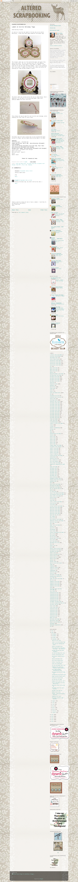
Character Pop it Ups (55, 401)
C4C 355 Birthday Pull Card (58, 653)
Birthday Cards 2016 (54, 381)
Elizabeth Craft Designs (55, 446)
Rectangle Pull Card (54, 542)
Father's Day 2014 (54, 449)
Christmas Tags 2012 (54, 411)
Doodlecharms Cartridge (55, 433)
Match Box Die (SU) (54, 514)
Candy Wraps (52, 388)
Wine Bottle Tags (54, 620)
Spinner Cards (53, 561)
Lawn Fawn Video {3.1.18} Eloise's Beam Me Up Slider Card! (60, 310)
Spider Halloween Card (57, 646)
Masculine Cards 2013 (55, 509)
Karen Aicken (60, 33)
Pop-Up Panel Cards (54, 538)
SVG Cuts (52, 580)
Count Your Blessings (57, 663)
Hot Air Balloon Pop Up (55, 488)
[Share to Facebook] (34, 161)
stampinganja (54, 246)
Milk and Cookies (60, 316)
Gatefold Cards (53, 458)
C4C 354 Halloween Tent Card (58, 665)
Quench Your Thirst (55, 130)
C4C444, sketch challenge (59, 248)
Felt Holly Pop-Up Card (57, 660)
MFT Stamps (52, 516)
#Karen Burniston (55, 133)
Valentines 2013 (53, 610)
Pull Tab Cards (53, 541)
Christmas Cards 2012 (55, 404)
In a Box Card (53, 491)
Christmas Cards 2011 (55, 402)
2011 (52, 721)
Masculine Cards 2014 (55, 510)
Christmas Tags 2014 (54, 414)
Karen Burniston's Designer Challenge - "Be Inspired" (58, 648)
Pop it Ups (24, 164)
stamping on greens (55, 205)
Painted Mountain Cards (55, 25)
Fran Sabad (53, 129)
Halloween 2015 (53, 472)
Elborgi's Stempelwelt (56, 303)
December (54, 634)
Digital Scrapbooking (55, 427)
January (54, 712)
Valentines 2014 (53, 611)
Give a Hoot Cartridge (55, 462)
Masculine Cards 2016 (55, 513)
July (53, 702)
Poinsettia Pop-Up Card (57, 677)
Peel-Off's (18, 164)
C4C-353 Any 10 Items (57, 679)
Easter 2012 (52, 436)
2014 (52, 716)
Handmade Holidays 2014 (55, 478)
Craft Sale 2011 (53, 420)
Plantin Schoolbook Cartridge (57, 532)
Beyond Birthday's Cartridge (56, 373)
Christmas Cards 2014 (55, 407)
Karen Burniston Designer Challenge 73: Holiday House (57, 135)
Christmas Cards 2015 (55, 408)
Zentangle (52, 623)
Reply (16, 176)
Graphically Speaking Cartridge (57, 464)
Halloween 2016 (53, 474)
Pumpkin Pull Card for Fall (58, 681)
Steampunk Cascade (60, 122)
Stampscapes (52, 570)
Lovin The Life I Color (56, 138)
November (54, 635)
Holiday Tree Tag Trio (57, 690)
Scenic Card (52, 545)
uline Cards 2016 (54, 607)
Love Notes (52, 504)
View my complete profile (56, 45)
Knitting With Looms (54, 30)
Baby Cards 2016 (53, 370)
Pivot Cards (52, 530)
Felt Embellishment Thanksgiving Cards (57, 670)
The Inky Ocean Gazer (56, 260)
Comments (53, 88)
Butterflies (52, 386)
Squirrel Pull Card (56, 640)
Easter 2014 (52, 439)
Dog (50, 430)
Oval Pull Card (53, 522)
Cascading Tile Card (54, 395)
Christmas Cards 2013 (55, 405)
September (54, 639)
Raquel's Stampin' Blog (56, 146)
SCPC (51, 547)
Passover (52, 526)
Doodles (51, 435)
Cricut (51, 424)
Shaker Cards (53, 552)
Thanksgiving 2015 (54, 597)
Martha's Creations (55, 323)
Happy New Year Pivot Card (59, 176)
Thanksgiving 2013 (54, 594)
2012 (52, 719)
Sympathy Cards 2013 (54, 581)
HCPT (51, 482)
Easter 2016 (52, 442)
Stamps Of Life (53, 568)
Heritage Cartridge (54, 485)
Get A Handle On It (54, 459)
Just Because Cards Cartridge (57, 494)
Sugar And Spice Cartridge (56, 578)
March (53, 709)
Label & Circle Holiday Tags (58, 642)
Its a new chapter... (56, 155)
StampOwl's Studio (55, 112)
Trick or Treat (59, 113)
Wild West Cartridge (54, 619)
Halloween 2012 (53, 468)
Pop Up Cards (53, 536)
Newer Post (15, 210)
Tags (51, 587)
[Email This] (30, 161)
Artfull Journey (55, 267)
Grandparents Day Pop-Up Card (59, 674)
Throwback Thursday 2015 (55, 601)
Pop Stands (52, 535)
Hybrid (51, 490)
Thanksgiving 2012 (54, 592)
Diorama (51, 429)
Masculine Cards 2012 (55, 507)
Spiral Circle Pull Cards (56, 563)
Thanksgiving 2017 (54, 600)
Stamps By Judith (54, 567)
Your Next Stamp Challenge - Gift (60, 148)
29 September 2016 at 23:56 (25, 180)
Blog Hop (52, 382)
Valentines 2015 (53, 613)
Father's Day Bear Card (57, 662)
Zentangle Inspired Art (55, 624)
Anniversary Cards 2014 (55, 362)
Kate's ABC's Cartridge (55, 495)
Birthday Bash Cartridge (55, 375)
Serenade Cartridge (54, 551)
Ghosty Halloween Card (57, 658)
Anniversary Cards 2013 (55, 360)
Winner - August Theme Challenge (59, 280)
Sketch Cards (53, 558)
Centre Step (52, 398)
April (53, 707)
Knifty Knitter (53, 497)
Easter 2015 (52, 440)
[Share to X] (33, 161)
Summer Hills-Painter (56, 158)
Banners (51, 372)
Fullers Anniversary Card (58, 654)
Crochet (51, 426)
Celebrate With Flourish (55, 397)
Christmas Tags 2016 (31, 163)
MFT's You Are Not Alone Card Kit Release (60, 214)
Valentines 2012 (53, 608)
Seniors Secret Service (55, 548)
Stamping (30, 164)
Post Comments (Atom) (23, 212)
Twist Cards (52, 605)
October (54, 637)
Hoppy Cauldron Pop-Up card (58, 676)
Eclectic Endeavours (56, 230)
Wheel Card (52, 617)
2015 (52, 714)
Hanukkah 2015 (53, 481)
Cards (51, 389)
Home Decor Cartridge (55, 487)
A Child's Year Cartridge (56, 354)
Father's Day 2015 (54, 451)
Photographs (52, 529)
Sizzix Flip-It (53, 555)
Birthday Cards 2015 (54, 379)
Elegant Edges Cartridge (55, 445)
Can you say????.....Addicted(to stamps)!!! (56, 238)
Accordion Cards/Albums (55, 356)
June (53, 704)
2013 (52, 718)
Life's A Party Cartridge (56, 501)
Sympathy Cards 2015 (54, 584)
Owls (51, 523)
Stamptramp (53, 166)
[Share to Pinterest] (35, 161)
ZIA (50, 626)
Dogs (51, 432)
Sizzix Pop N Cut (54, 557)
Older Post (44, 210)
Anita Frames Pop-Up (54, 359)
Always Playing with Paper (57, 295)
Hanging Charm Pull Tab (55, 479)
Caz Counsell (54, 154)
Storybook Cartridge (54, 574)
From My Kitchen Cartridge (56, 455)
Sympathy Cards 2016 (54, 585)
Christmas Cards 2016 (55, 410)
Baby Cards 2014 (53, 367)
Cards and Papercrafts (21, 163)
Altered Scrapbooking (56, 174)
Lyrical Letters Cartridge (56, 506)
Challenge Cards (53, 400)
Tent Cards (52, 591)
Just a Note (58, 268)
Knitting (52, 498)
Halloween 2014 (53, 471)
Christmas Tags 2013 (54, 413)
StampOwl (17, 180)
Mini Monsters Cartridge (55, 519)
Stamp (51, 564)
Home (29, 210)
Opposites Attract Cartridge (56, 520)
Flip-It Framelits (54, 454)
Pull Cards (52, 539)
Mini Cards (52, 517)
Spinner (51, 560)
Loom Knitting (53, 503)
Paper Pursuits (54, 212)
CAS (50, 394)
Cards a (51, 391)
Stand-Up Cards (53, 571)
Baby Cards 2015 (53, 369)
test (52, 228)
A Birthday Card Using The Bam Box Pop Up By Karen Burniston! (60, 141)
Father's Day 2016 (54, 452)
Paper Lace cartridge (55, 525)
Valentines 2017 (53, 616)
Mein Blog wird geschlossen (57, 304)
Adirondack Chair (54, 357)
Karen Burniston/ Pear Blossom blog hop (60, 160)
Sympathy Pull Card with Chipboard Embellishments (58, 667)
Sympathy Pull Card (56, 696)
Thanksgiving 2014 (54, 595)
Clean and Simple (54, 419)
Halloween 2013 (53, 469)
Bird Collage (59, 206)
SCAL (51, 544)
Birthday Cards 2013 (54, 376)
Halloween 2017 (53, 475)
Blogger (41, 878)
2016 (52, 632)
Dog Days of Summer (60, 296)
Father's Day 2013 (54, 448)
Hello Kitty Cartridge (55, 484)
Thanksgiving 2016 (54, 598)
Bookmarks (52, 385)
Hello (57, 324)
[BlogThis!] (31, 161)
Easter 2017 (52, 443)
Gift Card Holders (54, 461)
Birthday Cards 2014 (54, 378)
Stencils (52, 573)
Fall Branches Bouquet (59, 232)
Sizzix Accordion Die (55, 554)
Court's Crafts (54, 315)
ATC (50, 366)
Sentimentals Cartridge (55, 549)
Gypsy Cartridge (53, 466)
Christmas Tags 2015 (54, 416)
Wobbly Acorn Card (56, 692)
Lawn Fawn (52, 500)
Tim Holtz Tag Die (54, 604)
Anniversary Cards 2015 (55, 363)
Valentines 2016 (53, 614)
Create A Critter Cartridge (56, 423)
